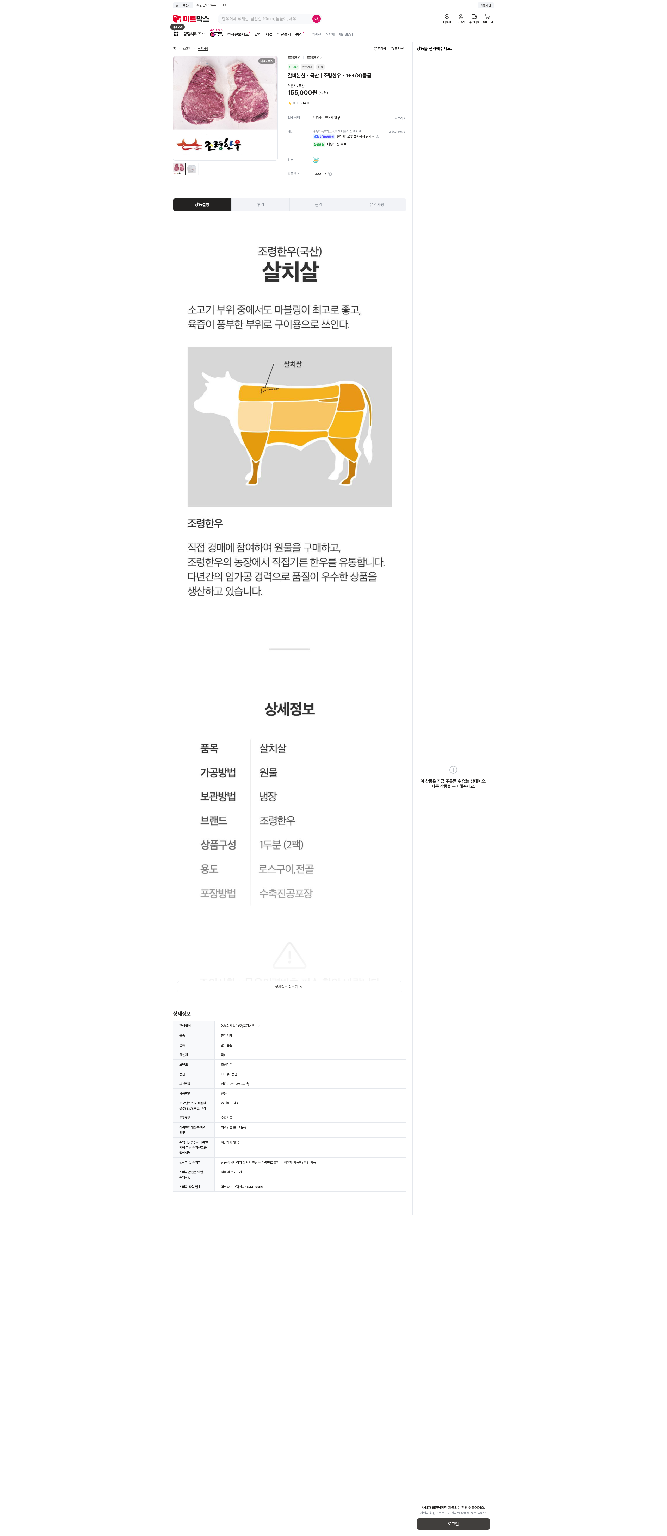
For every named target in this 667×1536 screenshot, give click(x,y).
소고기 (187, 49)
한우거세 (203, 49)
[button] (377, 136)
